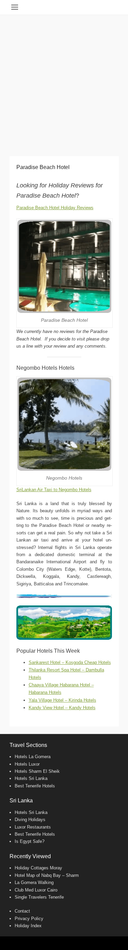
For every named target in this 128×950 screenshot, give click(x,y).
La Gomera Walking (34, 882)
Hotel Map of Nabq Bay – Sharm (47, 875)
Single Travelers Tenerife (39, 897)
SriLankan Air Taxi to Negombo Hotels (53, 489)
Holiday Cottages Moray (38, 867)
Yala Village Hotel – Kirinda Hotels (62, 700)
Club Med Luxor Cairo (36, 890)
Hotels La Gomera (33, 756)
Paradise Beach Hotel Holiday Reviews (55, 207)
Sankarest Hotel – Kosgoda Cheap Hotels (70, 662)
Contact (22, 911)
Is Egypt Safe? (29, 841)
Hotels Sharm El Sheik (37, 771)
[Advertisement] (64, 82)
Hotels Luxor (27, 764)
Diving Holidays (30, 819)
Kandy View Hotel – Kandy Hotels (62, 707)
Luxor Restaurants (33, 827)
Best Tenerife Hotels (35, 785)
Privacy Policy (29, 918)
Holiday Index (28, 925)
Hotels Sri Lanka (31, 778)
